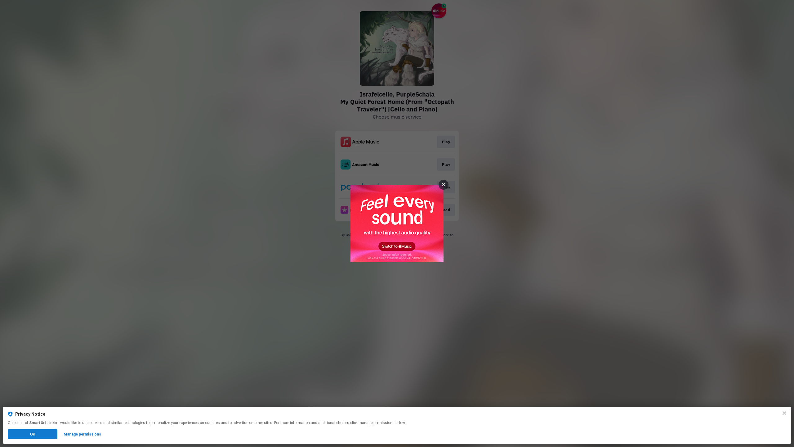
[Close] (784, 413)
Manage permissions (82, 434)
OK (32, 434)
